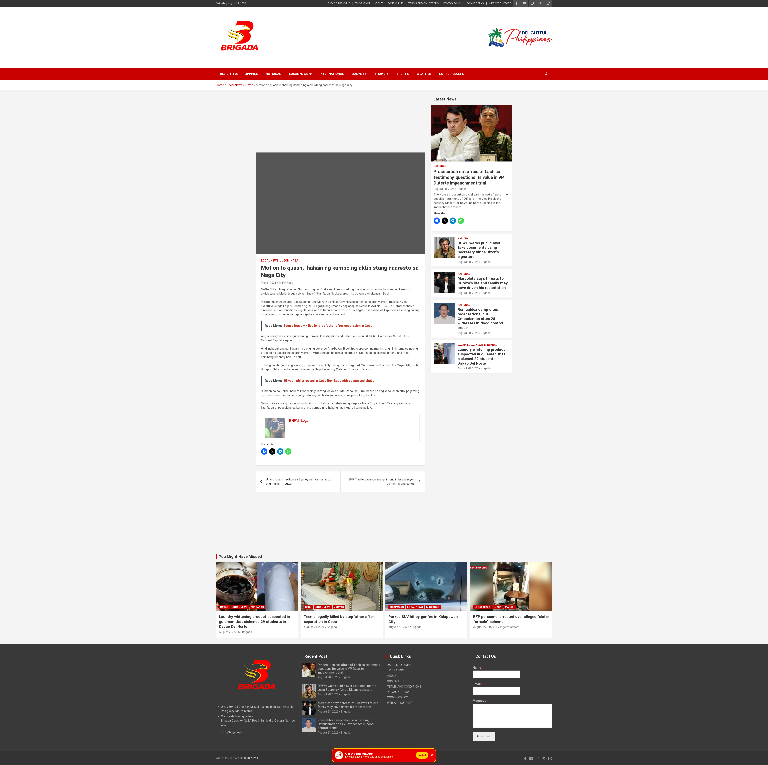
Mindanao (490, 345)
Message (481, 701)
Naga (294, 260)
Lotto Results (451, 74)
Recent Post (315, 656)
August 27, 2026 (398, 627)
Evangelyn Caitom (507, 627)
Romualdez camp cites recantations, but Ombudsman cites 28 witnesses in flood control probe (480, 318)
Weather (424, 74)
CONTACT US (396, 3)
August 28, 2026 (444, 188)
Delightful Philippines (239, 74)
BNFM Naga (286, 282)
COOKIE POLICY (475, 3)
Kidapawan (397, 607)
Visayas (339, 607)
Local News (298, 74)
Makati (509, 607)
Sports (402, 74)
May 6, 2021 (268, 282)
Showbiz (381, 74)
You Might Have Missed (240, 556)
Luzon (284, 260)
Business (359, 74)
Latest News (445, 99)
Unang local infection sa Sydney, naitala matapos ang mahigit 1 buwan (298, 481)
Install (422, 755)
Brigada (462, 188)
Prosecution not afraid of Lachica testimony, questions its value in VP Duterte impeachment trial (469, 177)
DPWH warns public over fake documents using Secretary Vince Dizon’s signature (479, 250)
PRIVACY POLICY (452, 3)
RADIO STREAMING (339, 3)
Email (478, 684)
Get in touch (484, 736)
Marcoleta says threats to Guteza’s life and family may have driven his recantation (483, 283)
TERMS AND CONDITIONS (423, 3)
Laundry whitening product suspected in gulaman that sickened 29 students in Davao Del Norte (481, 356)
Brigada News (249, 758)
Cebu (308, 607)
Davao (462, 345)
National (273, 74)
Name (478, 668)
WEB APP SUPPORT (500, 3)
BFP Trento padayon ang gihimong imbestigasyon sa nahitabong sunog (382, 481)
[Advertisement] (340, 124)
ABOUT (378, 3)
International (332, 74)
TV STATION (362, 3)
